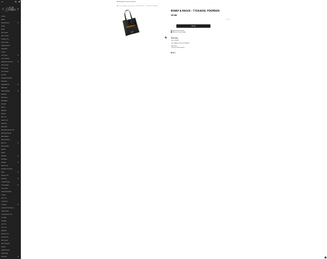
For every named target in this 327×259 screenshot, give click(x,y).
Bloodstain (3, 156)
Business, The (4, 175)
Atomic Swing (4, 65)
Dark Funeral (4, 240)
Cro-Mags (3, 217)
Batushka (3, 104)
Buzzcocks (4, 178)
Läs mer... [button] (228, 19)
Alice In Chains (5, 35)
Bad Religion (4, 100)
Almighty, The (5, 39)
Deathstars (4, 256)
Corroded (3, 204)
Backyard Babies (5, 91)
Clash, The (4, 198)
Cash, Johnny (4, 188)
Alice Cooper (4, 32)
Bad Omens (4, 97)
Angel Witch (4, 48)
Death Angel (4, 253)
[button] (19, 1)
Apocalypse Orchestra (7, 61)
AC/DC (3, 29)
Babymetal (4, 87)
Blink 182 (3, 149)
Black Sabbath (5, 136)
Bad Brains (4, 94)
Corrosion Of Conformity (7, 208)
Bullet (2, 172)
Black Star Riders (5, 139)
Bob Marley (4, 159)
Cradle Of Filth (5, 211)
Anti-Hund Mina (5, 58)
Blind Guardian (5, 146)
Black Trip (3, 143)
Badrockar (3, 110)
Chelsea (3, 195)
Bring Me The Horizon (6, 169)
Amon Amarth (5, 42)
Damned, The (5, 237)
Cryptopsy (3, 220)
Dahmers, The (5, 233)
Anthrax (3, 52)
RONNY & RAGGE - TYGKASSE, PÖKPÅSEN (146, 6)
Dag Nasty (3, 230)
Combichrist (4, 201)
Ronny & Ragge (123, 6)
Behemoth (4, 123)
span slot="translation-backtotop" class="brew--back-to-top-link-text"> (325, 257)
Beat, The (3, 117)
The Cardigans (5, 185)
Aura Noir (3, 74)
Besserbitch (4, 126)
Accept (3, 26)
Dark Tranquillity (5, 243)
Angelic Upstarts (5, 45)
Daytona (3, 246)
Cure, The (4, 227)
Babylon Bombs (5, 84)
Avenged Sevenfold (6, 78)
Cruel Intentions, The (6, 214)
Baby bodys (4, 81)
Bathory (3, 107)
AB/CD (3, 19)
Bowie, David (4, 165)
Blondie (3, 152)
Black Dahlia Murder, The (7, 130)
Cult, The (3, 224)
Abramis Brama (5, 22)
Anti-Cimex (4, 55)
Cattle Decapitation (6, 191)
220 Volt (3, 16)
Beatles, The (4, 120)
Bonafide (3, 162)
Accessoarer (131, 6)
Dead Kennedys (5, 250)
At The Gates (4, 68)
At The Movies (5, 71)
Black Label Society (6, 133)
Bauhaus (3, 113)
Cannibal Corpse (5, 182)
